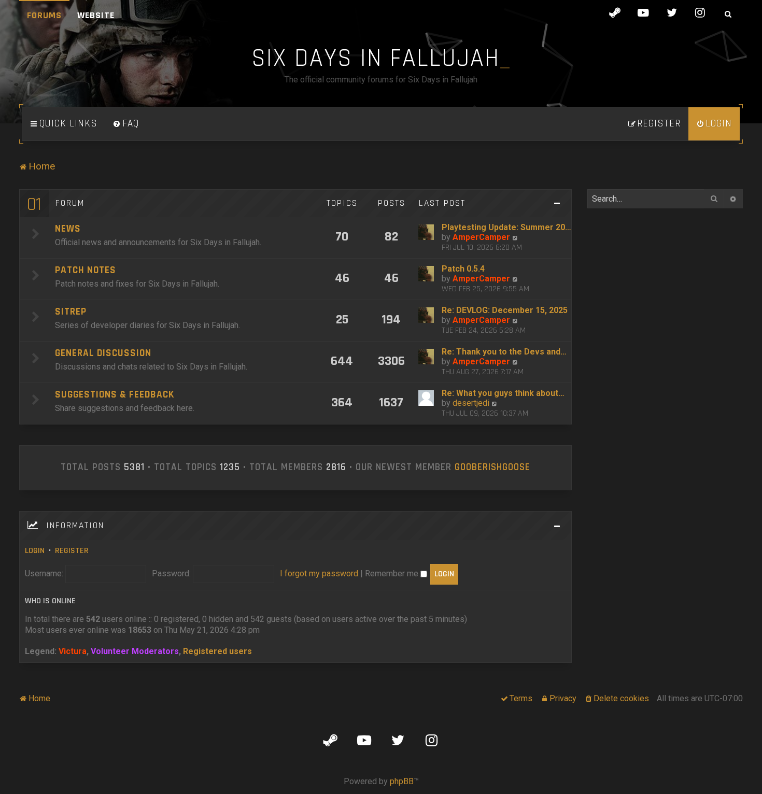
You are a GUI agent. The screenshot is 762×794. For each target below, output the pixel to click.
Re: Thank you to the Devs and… (504, 352)
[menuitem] (126, 123)
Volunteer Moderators (135, 651)
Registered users (217, 651)
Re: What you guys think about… (503, 393)
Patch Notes (85, 270)
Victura (73, 651)
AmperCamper (481, 237)
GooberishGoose (492, 467)
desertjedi (471, 403)
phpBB (402, 781)
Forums (44, 15)
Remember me (392, 573)
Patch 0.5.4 (463, 269)
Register (72, 550)
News (68, 228)
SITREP (71, 311)
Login (35, 550)
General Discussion (103, 353)
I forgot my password (319, 573)
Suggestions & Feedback (114, 394)
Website (96, 15)
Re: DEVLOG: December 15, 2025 (505, 310)
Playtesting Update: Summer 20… (506, 227)
